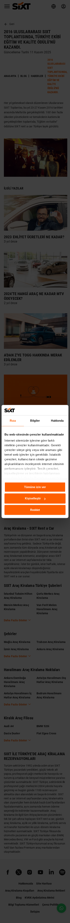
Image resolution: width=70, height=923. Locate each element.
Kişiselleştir (33, 498)
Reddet (35, 509)
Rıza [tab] (13, 420)
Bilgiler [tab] (35, 420)
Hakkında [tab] (57, 420)
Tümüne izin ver (35, 487)
